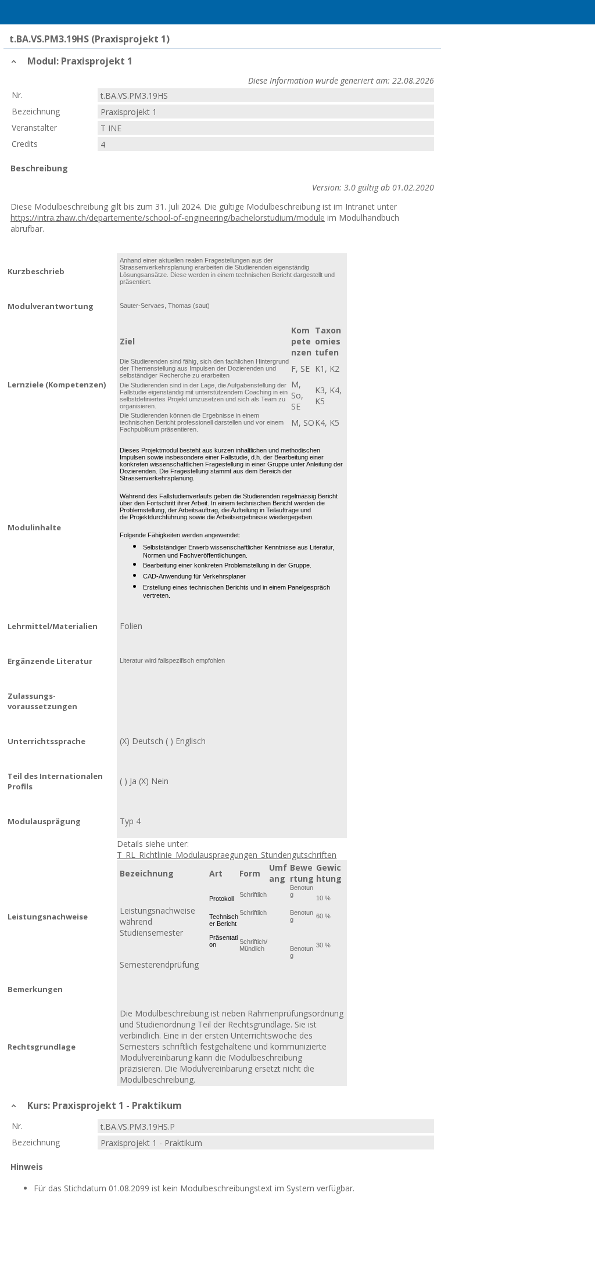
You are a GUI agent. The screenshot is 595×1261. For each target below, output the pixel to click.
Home (39, 12)
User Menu (580, 12)
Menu (14, 12)
